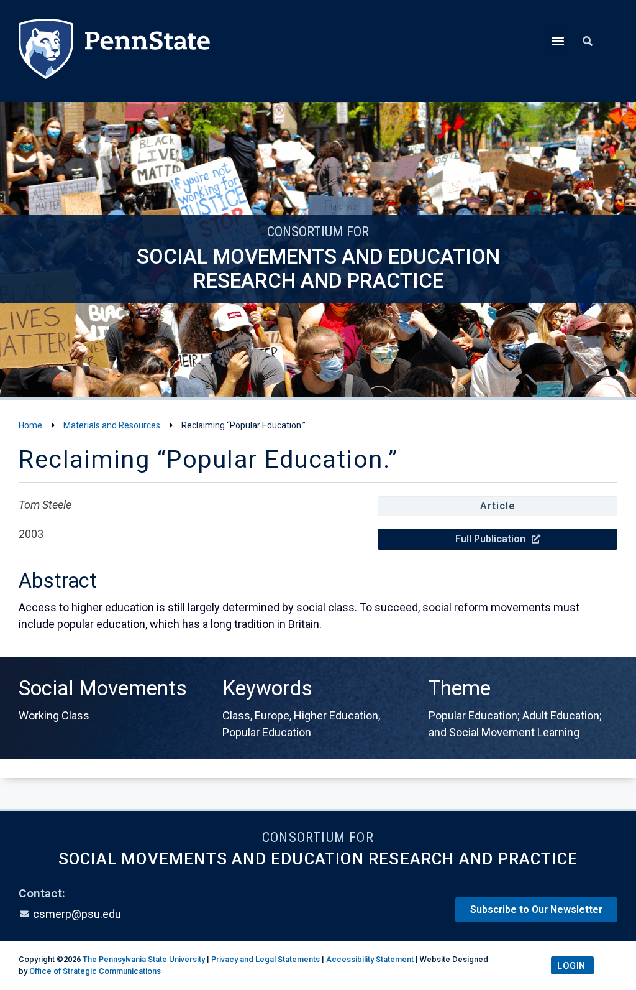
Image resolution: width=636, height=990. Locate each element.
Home (30, 425)
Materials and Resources (111, 425)
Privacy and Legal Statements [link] (265, 959)
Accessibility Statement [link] (370, 959)
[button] (557, 40)
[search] (588, 41)
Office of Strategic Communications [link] (95, 971)
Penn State (114, 51)
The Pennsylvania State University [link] (144, 959)
